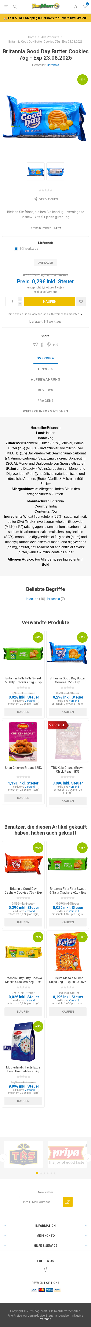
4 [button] (47, 1173)
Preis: (24, 281)
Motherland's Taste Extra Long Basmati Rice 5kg (23, 1069)
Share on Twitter (35, 344)
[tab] (45, 358)
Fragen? (45, 401)
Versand (52, 292)
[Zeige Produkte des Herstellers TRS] (23, 1154)
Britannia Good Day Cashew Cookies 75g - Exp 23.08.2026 (23, 892)
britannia (53, 599)
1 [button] (37, 1173)
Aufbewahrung (45, 379)
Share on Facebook (42, 344)
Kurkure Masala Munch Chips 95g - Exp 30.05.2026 (67, 980)
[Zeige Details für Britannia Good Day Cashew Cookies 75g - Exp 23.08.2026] (23, 862)
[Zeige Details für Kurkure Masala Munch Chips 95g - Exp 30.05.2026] (68, 952)
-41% (38, 1026)
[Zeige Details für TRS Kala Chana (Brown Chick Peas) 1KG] (68, 741)
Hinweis (45, 369)
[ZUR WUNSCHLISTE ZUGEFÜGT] (81, 301)
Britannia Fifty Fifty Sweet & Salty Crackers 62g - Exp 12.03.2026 (23, 682)
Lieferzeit (45, 243)
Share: (45, 336)
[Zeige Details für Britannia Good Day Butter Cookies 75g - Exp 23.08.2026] (68, 652)
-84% (82, 937)
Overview (46, 358)
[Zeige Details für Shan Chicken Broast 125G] (23, 741)
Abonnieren (68, 1202)
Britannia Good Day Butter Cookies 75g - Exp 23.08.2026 (67, 682)
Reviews (45, 390)
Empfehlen (55, 344)
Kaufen (50, 301)
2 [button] (41, 1173)
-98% (38, 637)
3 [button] (44, 1173)
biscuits (32, 599)
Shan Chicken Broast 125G (23, 768)
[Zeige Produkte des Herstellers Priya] (67, 1154)
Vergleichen (48, 199)
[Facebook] (45, 1269)
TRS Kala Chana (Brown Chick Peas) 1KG (67, 769)
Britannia (53, 65)
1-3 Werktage (28, 248)
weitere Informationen (45, 411)
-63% (82, 79)
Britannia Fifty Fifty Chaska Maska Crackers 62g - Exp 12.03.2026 (23, 982)
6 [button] (54, 1173)
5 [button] (51, 1173)
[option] (36, 171)
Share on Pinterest (49, 344)
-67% (38, 847)
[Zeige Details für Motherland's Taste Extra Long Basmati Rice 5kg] (23, 1041)
